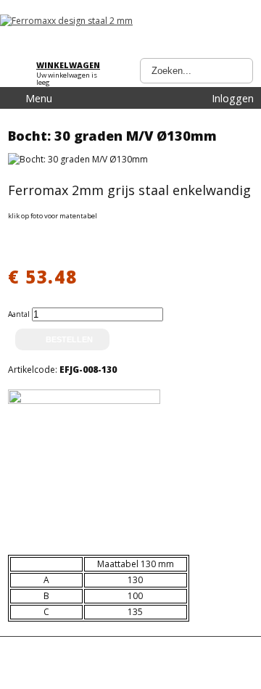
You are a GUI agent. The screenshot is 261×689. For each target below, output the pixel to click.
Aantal (20, 314)
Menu (38, 98)
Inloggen (233, 98)
